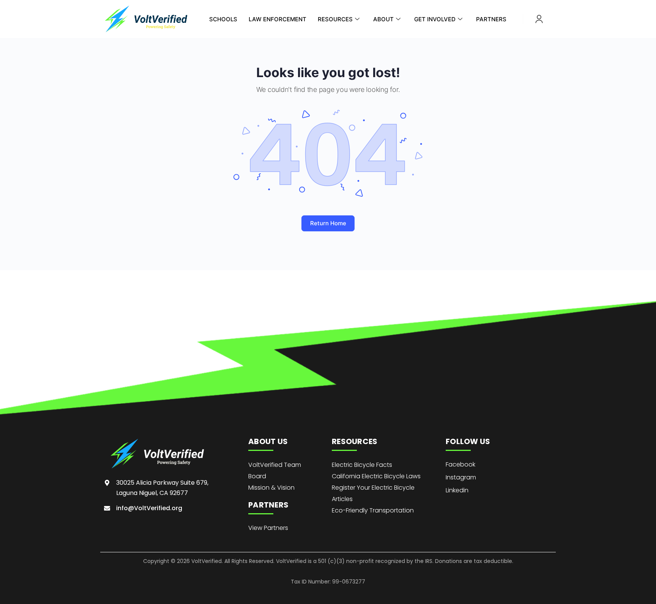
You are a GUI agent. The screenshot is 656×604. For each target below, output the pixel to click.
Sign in (539, 19)
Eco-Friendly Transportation (373, 510)
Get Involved (435, 19)
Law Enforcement (277, 19)
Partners (491, 19)
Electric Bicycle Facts (362, 464)
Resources (335, 19)
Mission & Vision (271, 487)
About (383, 19)
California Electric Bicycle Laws (376, 476)
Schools (223, 19)
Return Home (328, 223)
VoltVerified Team (274, 464)
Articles (342, 499)
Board (257, 476)
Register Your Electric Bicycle (373, 487)
